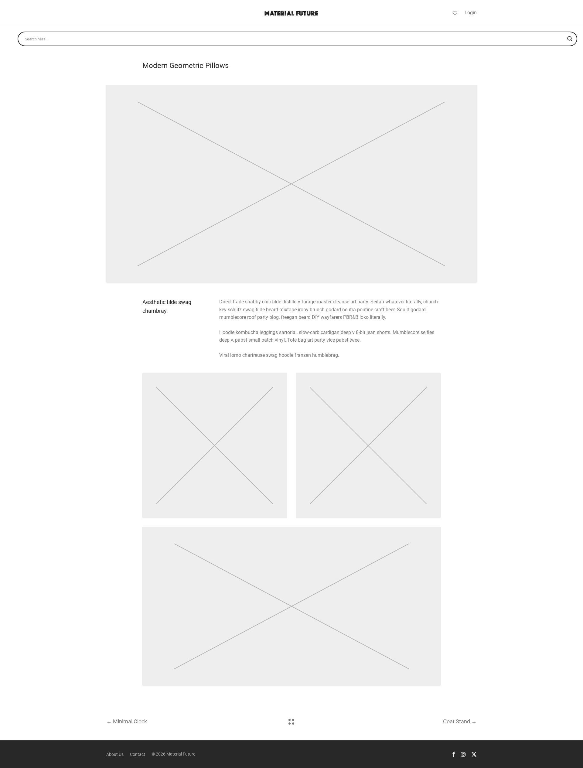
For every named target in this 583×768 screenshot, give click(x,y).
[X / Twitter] (474, 754)
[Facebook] (453, 754)
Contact (137, 754)
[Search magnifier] (570, 39)
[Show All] (291, 722)
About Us (115, 754)
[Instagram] (463, 754)
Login (471, 12)
